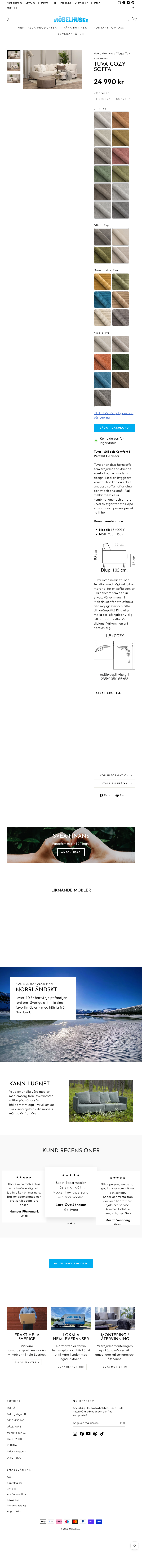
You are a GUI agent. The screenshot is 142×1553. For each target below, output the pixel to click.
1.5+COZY (103, 98)
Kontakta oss (14, 1482)
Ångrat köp (14, 1511)
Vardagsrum (14, 2)
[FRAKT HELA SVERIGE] (27, 1318)
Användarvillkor (16, 1494)
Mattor (95, 2)
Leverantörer (71, 33)
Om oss (117, 27)
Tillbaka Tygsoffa (73, 1263)
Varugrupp (108, 53)
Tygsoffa (122, 53)
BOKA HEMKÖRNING (71, 1366)
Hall (54, 2)
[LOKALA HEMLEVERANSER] (71, 1318)
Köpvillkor (13, 1500)
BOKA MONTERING (115, 1366)
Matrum (43, 2)
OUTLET (12, 8)
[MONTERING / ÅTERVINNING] (115, 1318)
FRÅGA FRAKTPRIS (27, 1362)
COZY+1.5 (123, 98)
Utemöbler (81, 2)
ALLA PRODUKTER (43, 27)
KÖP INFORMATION (114, 775)
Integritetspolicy (17, 1505)
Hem (21, 27)
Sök (9, 1477)
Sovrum (30, 2)
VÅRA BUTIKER (75, 27)
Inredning (65, 2)
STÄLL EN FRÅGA (114, 783)
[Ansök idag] (71, 845)
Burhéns (101, 58)
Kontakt (101, 27)
